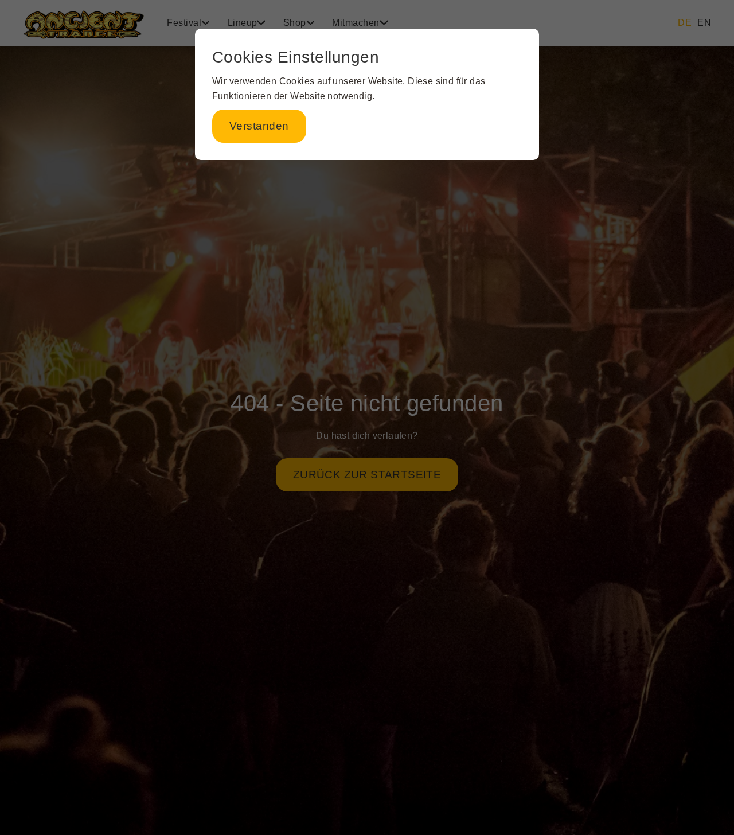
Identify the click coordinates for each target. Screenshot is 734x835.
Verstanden (259, 126)
